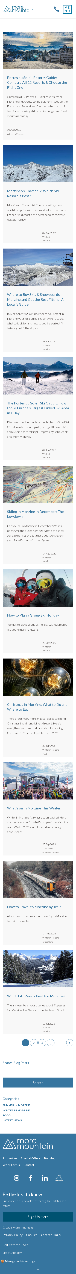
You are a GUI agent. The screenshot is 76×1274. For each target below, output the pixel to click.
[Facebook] (30, 1178)
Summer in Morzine (16, 1105)
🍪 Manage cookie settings (18, 1261)
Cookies (31, 1235)
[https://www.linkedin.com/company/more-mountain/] (44, 1178)
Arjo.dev (16, 1252)
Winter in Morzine (16, 1110)
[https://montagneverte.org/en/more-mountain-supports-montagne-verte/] (59, 1178)
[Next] (69, 1042)
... (50, 1043)
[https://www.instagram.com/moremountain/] (16, 1178)
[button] (38, 1269)
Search (38, 1082)
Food (6, 1115)
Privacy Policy (13, 1235)
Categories (11, 1099)
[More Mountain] (19, 9)
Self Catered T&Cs (15, 1245)
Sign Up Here (38, 1216)
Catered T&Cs (51, 1235)
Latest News (12, 1120)
